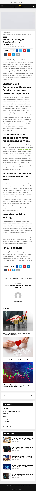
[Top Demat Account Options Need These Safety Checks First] (7, 449)
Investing (5, 419)
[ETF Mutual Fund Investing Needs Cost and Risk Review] (7, 476)
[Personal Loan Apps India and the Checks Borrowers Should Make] (7, 440)
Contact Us (14, 2)
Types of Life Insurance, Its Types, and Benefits (18, 286)
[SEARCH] (31, 396)
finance (4, 37)
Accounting (6, 408)
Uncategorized (7, 426)
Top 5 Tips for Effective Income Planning (18, 278)
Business (5, 413)
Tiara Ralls (6, 46)
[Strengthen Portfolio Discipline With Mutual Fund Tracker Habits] (7, 458)
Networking (6, 421)
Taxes (4, 424)
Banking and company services (12, 411)
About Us (20, 2)
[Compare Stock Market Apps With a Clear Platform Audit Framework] (7, 467)
